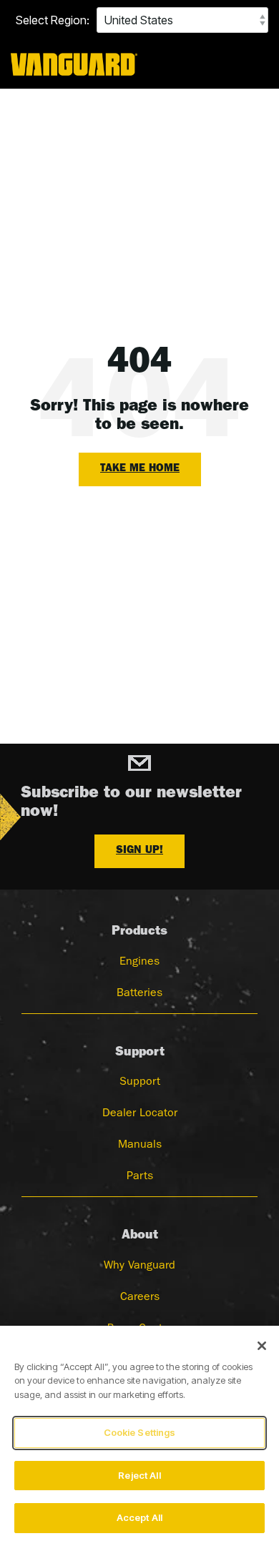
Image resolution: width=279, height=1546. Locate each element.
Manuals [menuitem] (140, 1145)
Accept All (139, 1517)
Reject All (139, 1475)
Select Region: (52, 20)
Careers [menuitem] (140, 1298)
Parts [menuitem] (140, 1177)
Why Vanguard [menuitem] (139, 1266)
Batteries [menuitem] (139, 994)
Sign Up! (139, 851)
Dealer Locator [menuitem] (139, 1114)
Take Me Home (140, 469)
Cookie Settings (140, 1432)
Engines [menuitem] (139, 962)
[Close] (262, 1346)
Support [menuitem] (139, 1082)
